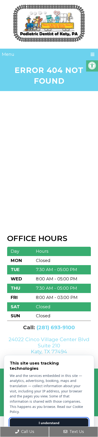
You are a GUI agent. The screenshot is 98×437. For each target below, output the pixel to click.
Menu (8, 54)
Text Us (76, 431)
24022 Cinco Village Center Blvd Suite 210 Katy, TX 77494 (49, 345)
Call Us (27, 431)
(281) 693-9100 (55, 327)
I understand (49, 423)
